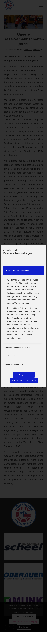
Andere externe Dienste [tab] (15, 356)
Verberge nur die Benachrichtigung (24, 380)
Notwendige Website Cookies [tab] (18, 347)
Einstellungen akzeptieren (24, 375)
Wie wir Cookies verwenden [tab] (17, 270)
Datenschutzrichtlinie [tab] (14, 364)
